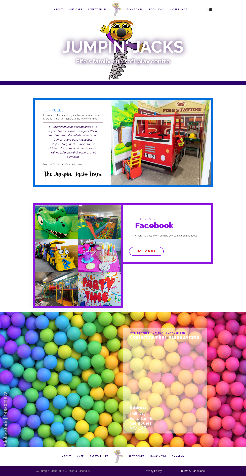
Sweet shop (179, 456)
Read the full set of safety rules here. (62, 164)
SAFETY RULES (97, 9)
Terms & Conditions (193, 470)
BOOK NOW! (156, 9)
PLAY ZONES (135, 9)
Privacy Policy (153, 470)
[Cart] (209, 9)
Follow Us (146, 251)
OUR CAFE (75, 9)
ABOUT (58, 9)
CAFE (80, 456)
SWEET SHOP (178, 9)
